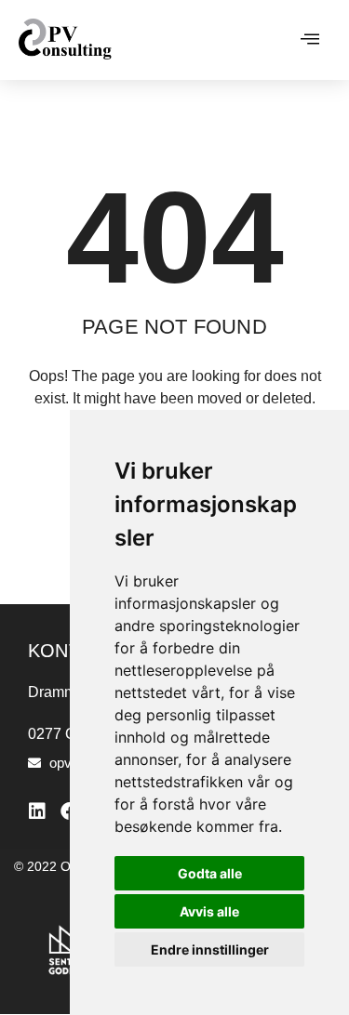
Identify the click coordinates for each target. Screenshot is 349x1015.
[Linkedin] (37, 811)
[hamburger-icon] (309, 40)
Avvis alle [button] (209, 911)
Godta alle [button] (210, 873)
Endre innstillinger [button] (210, 949)
